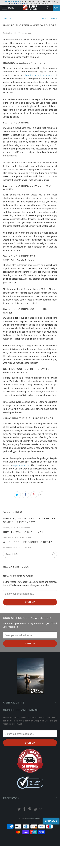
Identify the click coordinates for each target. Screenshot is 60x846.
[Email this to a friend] (41, 494)
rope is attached (21, 465)
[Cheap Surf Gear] (30, 8)
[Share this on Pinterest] (33, 494)
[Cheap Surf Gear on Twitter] (19, 809)
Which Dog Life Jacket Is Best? (27, 542)
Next (53, 19)
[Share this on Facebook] (25, 494)
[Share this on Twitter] (17, 494)
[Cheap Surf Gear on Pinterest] (30, 809)
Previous (45, 19)
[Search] (49, 7)
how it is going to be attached (39, 75)
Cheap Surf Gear (33, 818)
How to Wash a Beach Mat (23, 532)
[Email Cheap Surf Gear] (40, 809)
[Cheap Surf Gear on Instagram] (35, 809)
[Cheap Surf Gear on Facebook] (24, 809)
